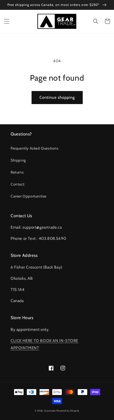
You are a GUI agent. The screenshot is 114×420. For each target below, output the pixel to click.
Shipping (18, 160)
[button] (6, 21)
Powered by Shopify (68, 410)
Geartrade (49, 410)
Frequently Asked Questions (35, 148)
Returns (17, 172)
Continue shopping (57, 97)
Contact (17, 184)
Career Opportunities (29, 196)
